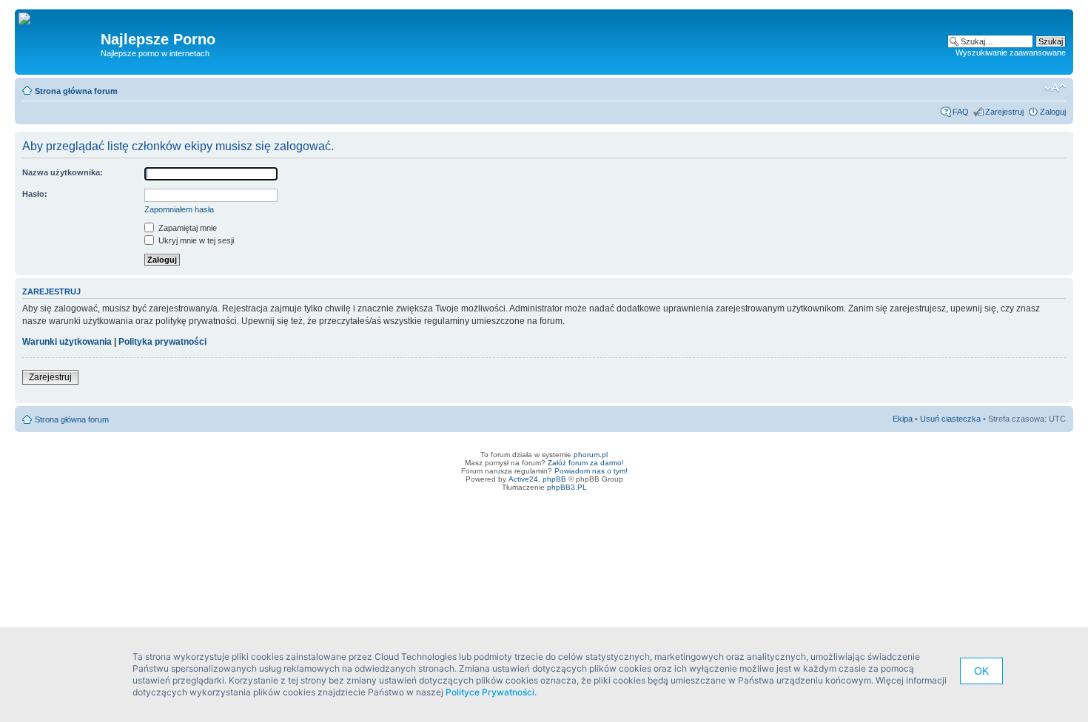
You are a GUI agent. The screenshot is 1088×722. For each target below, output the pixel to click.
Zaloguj (1053, 111)
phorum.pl (591, 455)
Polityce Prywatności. (491, 692)
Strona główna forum (76, 91)
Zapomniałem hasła (179, 209)
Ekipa (903, 418)
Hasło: (34, 193)
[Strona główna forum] (30, 19)
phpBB (554, 479)
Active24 (523, 479)
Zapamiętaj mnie (186, 227)
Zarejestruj (1004, 111)
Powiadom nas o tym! (591, 471)
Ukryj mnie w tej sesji (195, 240)
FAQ (961, 111)
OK (981, 671)
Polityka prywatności (162, 342)
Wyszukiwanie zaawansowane (1011, 52)
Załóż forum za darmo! (586, 463)
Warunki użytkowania (67, 342)
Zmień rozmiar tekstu (1055, 88)
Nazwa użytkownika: (62, 172)
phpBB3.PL (567, 487)
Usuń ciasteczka (950, 418)
